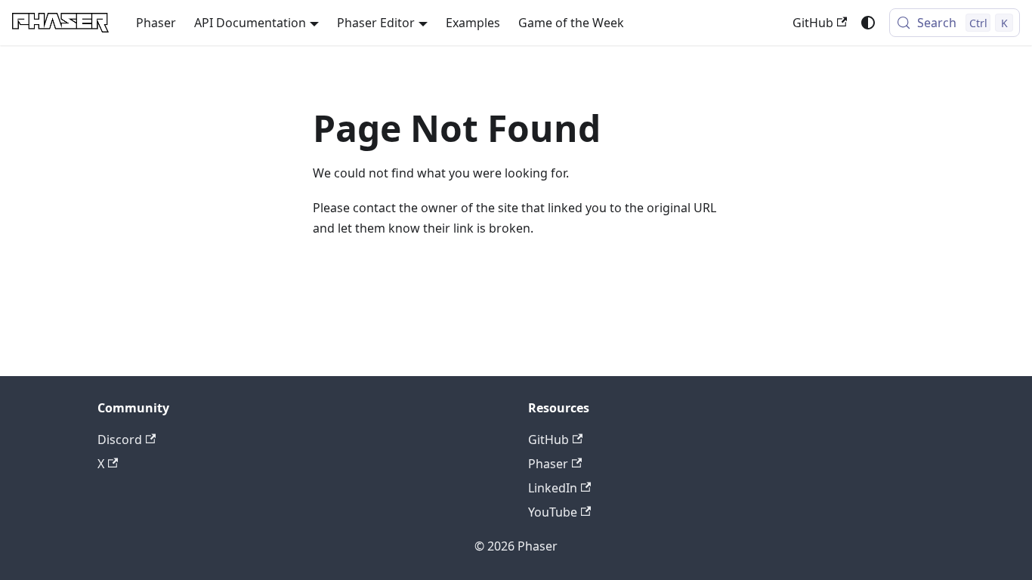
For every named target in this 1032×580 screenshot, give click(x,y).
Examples (473, 22)
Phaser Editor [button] (376, 22)
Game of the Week (571, 22)
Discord (119, 439)
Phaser (156, 22)
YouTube (552, 512)
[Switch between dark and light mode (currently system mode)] (868, 23)
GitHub (813, 22)
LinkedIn (552, 488)
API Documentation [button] (250, 22)
